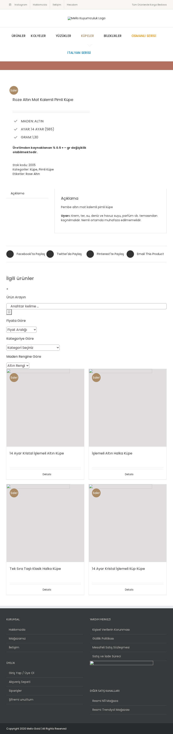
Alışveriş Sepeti (19, 682)
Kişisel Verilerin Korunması (111, 630)
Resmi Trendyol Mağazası (111, 710)
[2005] (44, 84)
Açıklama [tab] (17, 193)
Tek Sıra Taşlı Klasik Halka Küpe (35, 568)
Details (47, 474)
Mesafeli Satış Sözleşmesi (111, 647)
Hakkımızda (17, 630)
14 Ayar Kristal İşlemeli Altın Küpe (37, 453)
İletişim (14, 647)
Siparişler (15, 691)
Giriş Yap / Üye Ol (21, 673)
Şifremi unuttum (21, 699)
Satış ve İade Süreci (106, 656)
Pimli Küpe (46, 169)
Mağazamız (17, 638)
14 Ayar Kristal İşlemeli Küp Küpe (118, 568)
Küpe (33, 169)
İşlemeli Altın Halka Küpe (112, 453)
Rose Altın (33, 174)
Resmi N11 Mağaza (105, 701)
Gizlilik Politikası (103, 638)
